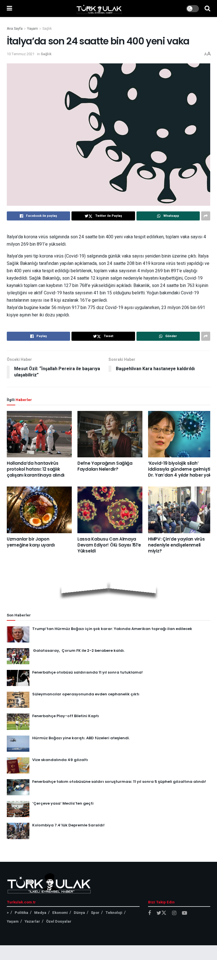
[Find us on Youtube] (184, 913)
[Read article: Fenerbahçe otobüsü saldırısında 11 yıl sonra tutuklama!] (18, 678)
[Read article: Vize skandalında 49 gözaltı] (18, 765)
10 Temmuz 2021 (20, 54)
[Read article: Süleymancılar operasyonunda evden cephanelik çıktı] (18, 700)
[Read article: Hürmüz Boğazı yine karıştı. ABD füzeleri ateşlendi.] (18, 744)
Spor (95, 912)
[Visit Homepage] (99, 8)
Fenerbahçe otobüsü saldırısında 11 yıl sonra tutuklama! (87, 672)
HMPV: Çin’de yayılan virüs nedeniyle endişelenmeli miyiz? (176, 545)
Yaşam (32, 28)
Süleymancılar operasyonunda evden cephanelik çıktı (85, 694)
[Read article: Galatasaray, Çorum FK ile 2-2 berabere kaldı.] (18, 656)
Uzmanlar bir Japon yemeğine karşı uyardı (31, 542)
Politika (21, 912)
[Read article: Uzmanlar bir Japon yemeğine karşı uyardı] (39, 510)
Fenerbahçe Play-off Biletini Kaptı (65, 716)
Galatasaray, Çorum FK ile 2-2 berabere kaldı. (78, 650)
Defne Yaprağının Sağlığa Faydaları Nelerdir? (105, 466)
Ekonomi (60, 912)
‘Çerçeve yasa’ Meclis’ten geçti (63, 803)
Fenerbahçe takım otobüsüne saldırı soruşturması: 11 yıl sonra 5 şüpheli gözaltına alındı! (119, 781)
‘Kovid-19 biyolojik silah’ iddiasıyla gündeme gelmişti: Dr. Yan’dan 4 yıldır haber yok (179, 469)
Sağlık (47, 28)
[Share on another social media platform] (205, 215)
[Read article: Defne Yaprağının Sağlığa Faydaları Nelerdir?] (109, 434)
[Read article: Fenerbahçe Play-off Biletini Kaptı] (18, 721)
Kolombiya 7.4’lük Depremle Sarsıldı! (68, 825)
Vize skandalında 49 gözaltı (60, 759)
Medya (40, 912)
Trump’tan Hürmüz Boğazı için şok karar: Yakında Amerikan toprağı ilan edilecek (112, 628)
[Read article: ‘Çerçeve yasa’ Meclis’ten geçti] (18, 809)
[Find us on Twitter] (161, 913)
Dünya (79, 912)
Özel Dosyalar (58, 921)
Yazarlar (32, 921)
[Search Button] (207, 8)
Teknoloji (113, 912)
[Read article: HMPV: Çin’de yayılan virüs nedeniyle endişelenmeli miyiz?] (180, 510)
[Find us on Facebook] (149, 913)
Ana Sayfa (15, 28)
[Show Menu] (9, 8)
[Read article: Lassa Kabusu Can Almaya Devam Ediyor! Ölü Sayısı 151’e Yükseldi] (109, 510)
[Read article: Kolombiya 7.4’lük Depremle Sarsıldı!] (18, 831)
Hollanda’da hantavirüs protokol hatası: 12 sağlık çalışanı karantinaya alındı (35, 469)
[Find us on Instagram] (174, 913)
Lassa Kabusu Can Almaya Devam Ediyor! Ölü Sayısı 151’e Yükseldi (109, 545)
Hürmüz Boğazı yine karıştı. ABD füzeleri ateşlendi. (81, 738)
